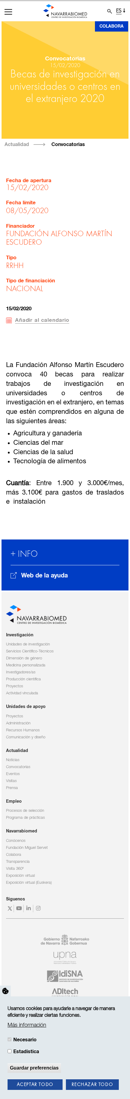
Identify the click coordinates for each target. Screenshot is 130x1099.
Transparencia (18, 862)
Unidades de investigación (28, 644)
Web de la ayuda (44, 576)
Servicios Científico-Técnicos (30, 651)
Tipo (11, 257)
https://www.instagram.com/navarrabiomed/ (39, 908)
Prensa (12, 788)
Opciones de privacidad (5, 990)
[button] (8, 12)
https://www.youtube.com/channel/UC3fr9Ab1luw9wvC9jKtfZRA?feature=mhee (19, 908)
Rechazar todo (92, 1084)
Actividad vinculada (22, 693)
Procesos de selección (25, 811)
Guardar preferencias (34, 1067)
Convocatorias (68, 144)
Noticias (12, 760)
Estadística (26, 1051)
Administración (18, 723)
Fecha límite (21, 203)
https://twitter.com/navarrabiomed (10, 908)
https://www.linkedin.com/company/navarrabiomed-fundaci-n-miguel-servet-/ (29, 908)
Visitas (11, 781)
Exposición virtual (20, 876)
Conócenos (15, 841)
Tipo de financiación (30, 281)
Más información (27, 1025)
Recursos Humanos (23, 730)
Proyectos (14, 686)
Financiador (20, 226)
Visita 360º (15, 869)
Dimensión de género (24, 658)
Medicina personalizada (25, 665)
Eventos (13, 774)
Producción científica (23, 679)
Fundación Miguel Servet (27, 848)
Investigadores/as (20, 672)
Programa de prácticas (25, 818)
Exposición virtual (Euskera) (29, 883)
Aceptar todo (35, 1084)
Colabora (111, 26)
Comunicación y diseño (25, 737)
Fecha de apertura (28, 180)
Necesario (25, 1039)
